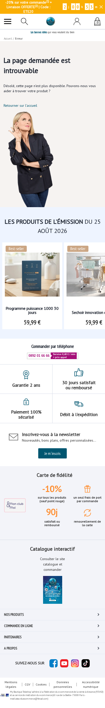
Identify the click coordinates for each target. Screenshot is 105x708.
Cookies (41, 684)
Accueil (8, 38)
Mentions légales (11, 684)
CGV (27, 684)
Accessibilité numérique (91, 684)
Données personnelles (63, 684)
